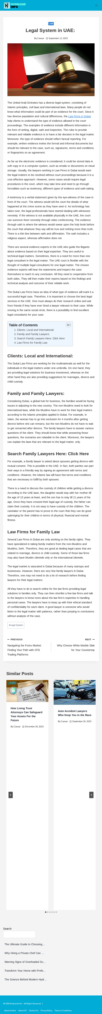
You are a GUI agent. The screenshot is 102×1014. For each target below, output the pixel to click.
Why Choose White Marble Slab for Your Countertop (76, 644)
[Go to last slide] (10, 795)
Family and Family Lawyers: (33, 334)
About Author (10, 1010)
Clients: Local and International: (36, 329)
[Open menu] (96, 5)
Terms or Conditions (63, 1010)
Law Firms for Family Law (32, 342)
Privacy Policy (46, 1010)
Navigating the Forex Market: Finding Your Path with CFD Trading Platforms (24, 647)
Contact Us (33, 1010)
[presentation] (27, 691)
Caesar (40, 38)
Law (51, 24)
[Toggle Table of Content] (67, 325)
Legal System (16, 625)
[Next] (91, 795)
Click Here (78, 453)
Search (7, 928)
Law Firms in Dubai (79, 116)
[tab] (45, 912)
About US (22, 1010)
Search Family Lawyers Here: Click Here (41, 338)
